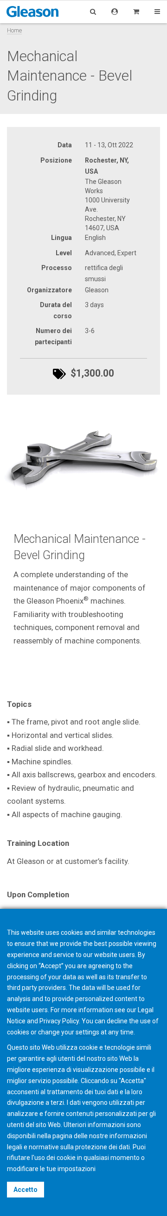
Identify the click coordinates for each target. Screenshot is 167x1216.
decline (117, 1021)
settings (87, 1032)
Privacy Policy (59, 1021)
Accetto (25, 1189)
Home (14, 30)
